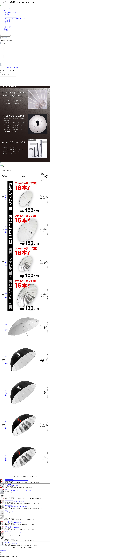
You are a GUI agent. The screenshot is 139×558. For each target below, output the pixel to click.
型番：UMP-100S (8, 526)
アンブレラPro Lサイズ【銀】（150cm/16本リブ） (13, 532)
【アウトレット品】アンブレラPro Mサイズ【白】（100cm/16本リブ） (16, 480)
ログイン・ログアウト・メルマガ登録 (10, 31)
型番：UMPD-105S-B (9, 494)
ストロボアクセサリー (8, 67)
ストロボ (6, 13)
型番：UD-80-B (8, 489)
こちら (7, 166)
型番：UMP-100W (8, 521)
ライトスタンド (8, 19)
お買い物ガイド (6, 29)
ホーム (4, 10)
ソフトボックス (8, 15)
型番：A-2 (7, 542)
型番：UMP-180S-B (8, 505)
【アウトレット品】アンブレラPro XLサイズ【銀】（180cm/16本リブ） (16, 506)
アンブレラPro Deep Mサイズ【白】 (6, 360)
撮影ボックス (7, 22)
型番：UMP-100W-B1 (9, 479)
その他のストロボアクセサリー (11, 17)
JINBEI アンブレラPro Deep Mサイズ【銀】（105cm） (13, 538)
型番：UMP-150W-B (9, 500)
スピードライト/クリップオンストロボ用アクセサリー (15, 18)
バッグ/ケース (7, 25)
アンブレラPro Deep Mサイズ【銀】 (6, 425)
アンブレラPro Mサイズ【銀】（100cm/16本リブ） (13, 527)
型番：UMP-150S (8, 531)
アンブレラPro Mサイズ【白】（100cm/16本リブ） (13, 522)
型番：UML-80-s (8, 484)
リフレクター (7, 20)
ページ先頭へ (3, 550)
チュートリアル (6, 28)
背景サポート (7, 21)
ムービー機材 (7, 27)
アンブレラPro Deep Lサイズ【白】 (6, 392)
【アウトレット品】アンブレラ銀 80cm (11, 485)
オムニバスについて (6, 30)
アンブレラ (7, 14)
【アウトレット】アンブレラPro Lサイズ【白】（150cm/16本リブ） (16, 501)
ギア (3, 11)
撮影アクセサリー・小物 (9, 23)
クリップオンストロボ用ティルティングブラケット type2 (14, 543)
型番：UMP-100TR (8, 515)
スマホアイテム (8, 26)
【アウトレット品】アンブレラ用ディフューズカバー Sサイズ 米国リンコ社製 (18, 490)
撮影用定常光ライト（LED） (10, 12)
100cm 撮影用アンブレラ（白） (10, 511)
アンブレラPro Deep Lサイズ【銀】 (6, 457)
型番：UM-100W (8, 510)
